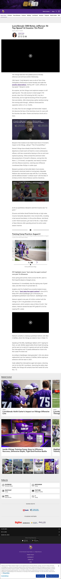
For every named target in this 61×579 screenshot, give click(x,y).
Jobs (30, 561)
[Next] (37, 262)
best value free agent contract (29, 291)
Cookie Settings (4, 575)
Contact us (30, 559)
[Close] (58, 566)
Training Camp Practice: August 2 (26, 234)
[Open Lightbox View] (30, 254)
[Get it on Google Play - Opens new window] (35, 541)
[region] (30, 571)
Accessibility (30, 557)
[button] (30, 56)
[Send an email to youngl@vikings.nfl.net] (26, 36)
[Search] (56, 11)
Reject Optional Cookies (52, 576)
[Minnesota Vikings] (30, 547)
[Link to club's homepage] (3, 11)
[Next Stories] (57, 466)
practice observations (19, 85)
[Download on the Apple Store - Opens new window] (25, 540)
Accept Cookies (40, 576)
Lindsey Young (21, 33)
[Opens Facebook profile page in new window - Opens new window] (19, 36)
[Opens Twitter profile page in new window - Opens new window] (21, 36)
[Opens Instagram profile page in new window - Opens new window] (23, 36)
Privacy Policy (30, 554)
